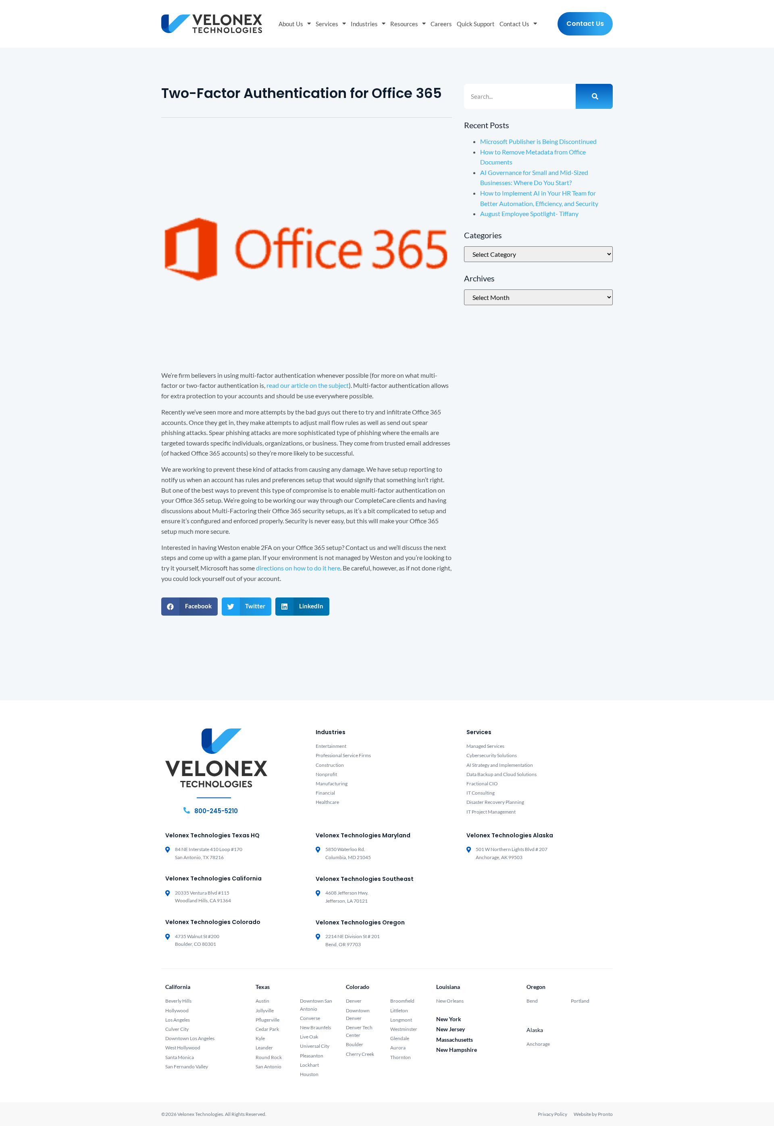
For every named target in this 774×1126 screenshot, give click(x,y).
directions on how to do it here (298, 568)
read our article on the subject (307, 385)
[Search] (594, 96)
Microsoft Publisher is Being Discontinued (538, 141)
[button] (189, 606)
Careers (441, 23)
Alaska (534, 1029)
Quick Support (476, 23)
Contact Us (514, 23)
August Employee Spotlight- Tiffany (529, 213)
